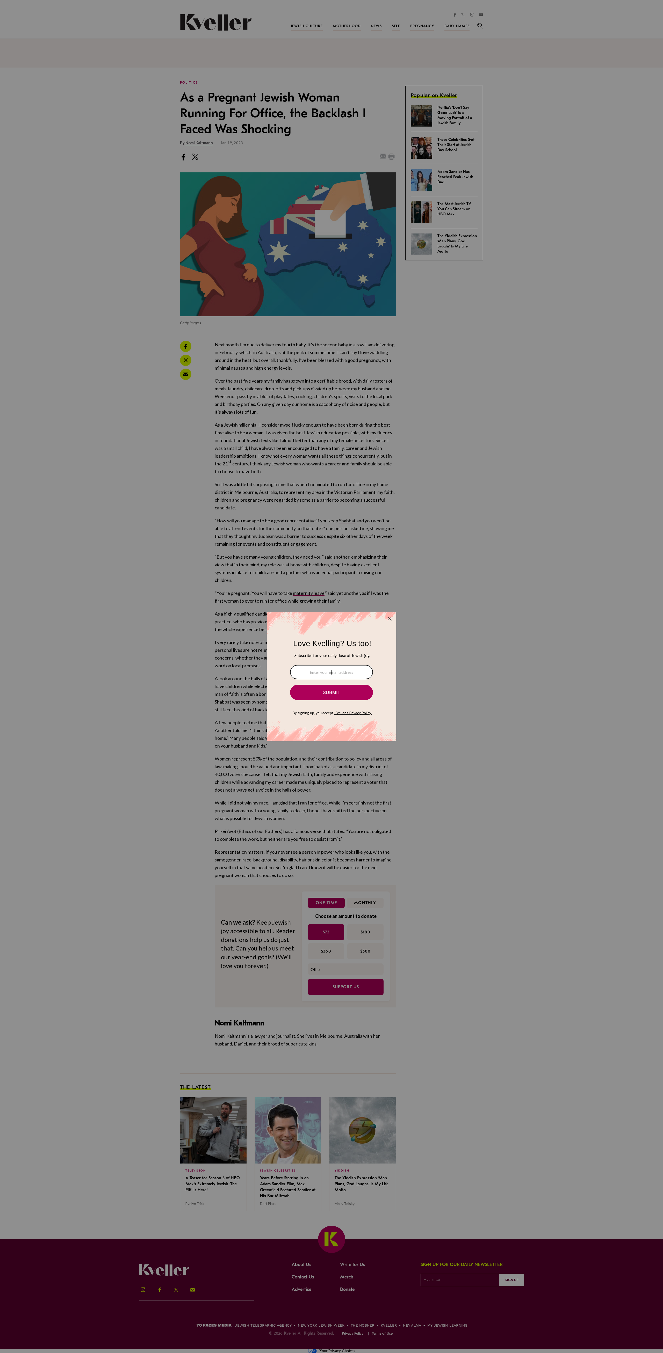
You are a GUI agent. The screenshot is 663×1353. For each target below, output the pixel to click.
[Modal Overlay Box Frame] (331, 676)
